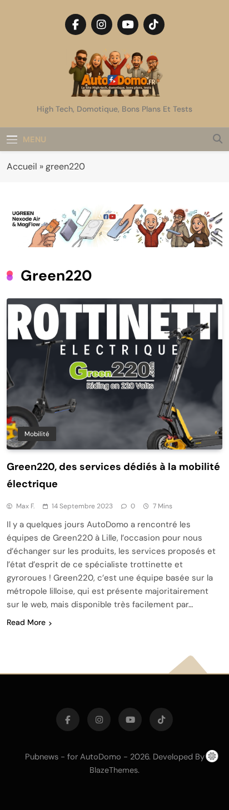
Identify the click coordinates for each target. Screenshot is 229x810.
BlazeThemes (113, 770)
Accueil (22, 166)
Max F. (25, 506)
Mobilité (36, 433)
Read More (26, 622)
